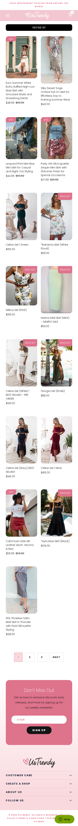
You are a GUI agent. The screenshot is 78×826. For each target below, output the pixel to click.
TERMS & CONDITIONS (31, 818)
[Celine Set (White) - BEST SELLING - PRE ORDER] (21, 362)
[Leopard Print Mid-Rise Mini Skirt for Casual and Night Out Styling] (21, 138)
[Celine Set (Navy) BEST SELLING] (21, 439)
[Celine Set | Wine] (56, 439)
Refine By (39, 27)
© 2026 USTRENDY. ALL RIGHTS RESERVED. (34, 815)
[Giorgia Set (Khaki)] (56, 363)
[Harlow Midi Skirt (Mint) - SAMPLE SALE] (56, 289)
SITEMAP (39, 821)
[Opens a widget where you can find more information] (64, 819)
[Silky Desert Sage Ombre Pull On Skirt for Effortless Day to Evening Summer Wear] (56, 60)
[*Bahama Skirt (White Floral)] (56, 216)
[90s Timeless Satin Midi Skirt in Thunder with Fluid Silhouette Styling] (21, 590)
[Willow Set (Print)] (21, 285)
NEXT (56, 657)
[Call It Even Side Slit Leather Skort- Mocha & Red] (21, 513)
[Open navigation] (8, 15)
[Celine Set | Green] (21, 216)
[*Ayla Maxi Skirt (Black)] (56, 513)
